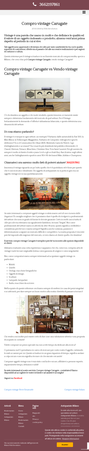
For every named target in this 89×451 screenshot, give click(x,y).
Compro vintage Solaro (74, 390)
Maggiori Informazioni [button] (70, 439)
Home (20, 411)
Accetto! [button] (65, 445)
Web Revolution (50, 29)
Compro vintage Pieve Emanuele (18, 390)
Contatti (21, 426)
